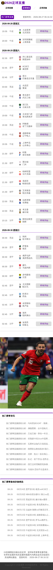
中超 (11, 31)
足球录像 (43, 8)
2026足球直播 (15, 3)
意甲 (11, 68)
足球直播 (9, 8)
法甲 (11, 77)
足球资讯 (26, 8)
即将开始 (44, 31)
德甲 (11, 58)
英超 (11, 87)
